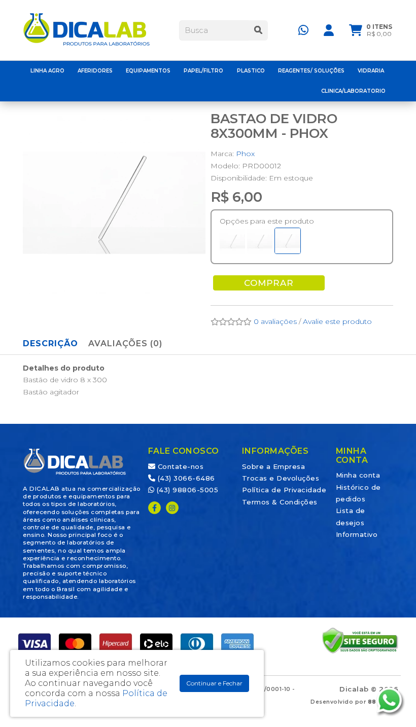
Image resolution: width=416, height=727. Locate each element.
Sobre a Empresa (273, 466)
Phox (245, 153)
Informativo (357, 534)
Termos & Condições (280, 502)
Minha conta (358, 475)
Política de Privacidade (284, 490)
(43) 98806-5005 (186, 490)
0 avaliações (275, 321)
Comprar (269, 283)
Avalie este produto (337, 321)
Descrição (50, 343)
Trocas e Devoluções (281, 478)
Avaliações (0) (125, 343)
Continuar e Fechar (214, 683)
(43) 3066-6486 (185, 478)
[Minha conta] (329, 29)
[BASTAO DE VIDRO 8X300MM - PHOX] (287, 241)
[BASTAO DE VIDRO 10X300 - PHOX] (232, 241)
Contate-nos (179, 466)
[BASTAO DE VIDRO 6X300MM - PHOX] (259, 241)
